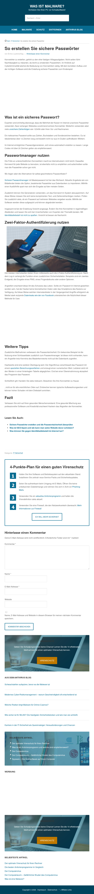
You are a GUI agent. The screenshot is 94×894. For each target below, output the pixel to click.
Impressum (41, 889)
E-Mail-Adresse (12, 586)
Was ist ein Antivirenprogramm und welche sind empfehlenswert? (40, 747)
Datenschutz (52, 889)
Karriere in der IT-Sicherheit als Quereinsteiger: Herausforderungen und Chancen (40, 725)
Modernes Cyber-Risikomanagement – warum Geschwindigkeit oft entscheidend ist (41, 694)
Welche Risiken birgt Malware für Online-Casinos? (26, 704)
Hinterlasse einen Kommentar (38, 53)
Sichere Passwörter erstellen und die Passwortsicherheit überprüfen (41, 424)
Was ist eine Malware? (14, 878)
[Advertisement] (47, 93)
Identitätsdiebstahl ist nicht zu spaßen (21, 215)
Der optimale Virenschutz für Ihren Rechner (30, 743)
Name (8, 573)
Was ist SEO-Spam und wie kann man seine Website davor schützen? (42, 427)
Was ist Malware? (47, 6)
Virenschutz (47, 660)
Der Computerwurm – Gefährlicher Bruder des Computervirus (38, 755)
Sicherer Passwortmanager (16, 180)
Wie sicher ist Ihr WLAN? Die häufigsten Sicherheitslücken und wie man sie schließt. (41, 714)
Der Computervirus (20, 751)
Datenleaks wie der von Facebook (39, 295)
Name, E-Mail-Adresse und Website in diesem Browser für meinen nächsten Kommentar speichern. (43, 617)
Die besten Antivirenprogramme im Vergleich (24, 867)
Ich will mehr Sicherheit (47, 517)
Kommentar (10, 544)
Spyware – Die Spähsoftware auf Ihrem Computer (33, 759)
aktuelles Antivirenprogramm (48, 496)
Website (8, 599)
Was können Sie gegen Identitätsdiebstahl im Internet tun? (37, 431)
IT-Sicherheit (18, 453)
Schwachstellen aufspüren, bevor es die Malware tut (27, 684)
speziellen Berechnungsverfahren (25, 368)
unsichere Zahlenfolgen (19, 129)
